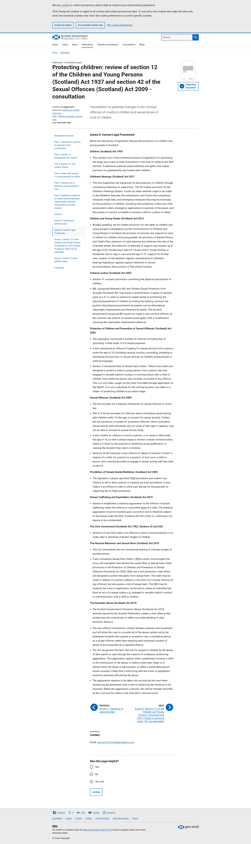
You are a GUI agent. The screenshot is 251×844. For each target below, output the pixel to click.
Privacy (135, 818)
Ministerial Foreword (63, 135)
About (55, 44)
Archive (69, 818)
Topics (65, 44)
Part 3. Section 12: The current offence (64, 165)
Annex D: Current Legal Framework (64, 231)
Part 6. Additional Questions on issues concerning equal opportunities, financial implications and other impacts (67, 201)
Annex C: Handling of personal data (64, 222)
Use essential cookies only (90, 25)
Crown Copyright (102, 818)
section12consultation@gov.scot (116, 742)
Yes (97, 766)
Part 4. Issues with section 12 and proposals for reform (67, 175)
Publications (87, 44)
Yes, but (99, 781)
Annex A (58, 214)
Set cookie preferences (119, 25)
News (74, 44)
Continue (96, 792)
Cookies (88, 818)
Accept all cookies (63, 25)
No (96, 774)
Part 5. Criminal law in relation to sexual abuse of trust (66, 186)
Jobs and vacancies (121, 818)
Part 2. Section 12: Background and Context (65, 156)
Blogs (142, 44)
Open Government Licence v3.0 (97, 830)
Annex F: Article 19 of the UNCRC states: (65, 260)
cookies (65, 5)
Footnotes (59, 267)
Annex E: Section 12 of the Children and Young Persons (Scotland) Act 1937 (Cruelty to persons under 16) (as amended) (67, 245)
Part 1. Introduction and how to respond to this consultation (67, 145)
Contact (78, 818)
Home (54, 52)
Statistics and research (107, 44)
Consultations (128, 44)
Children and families (65, 116)
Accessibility (57, 818)
